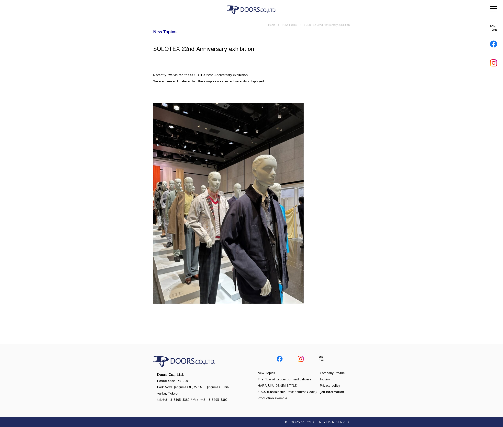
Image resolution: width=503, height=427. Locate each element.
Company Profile (332, 373)
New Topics (266, 373)
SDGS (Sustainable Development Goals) (287, 391)
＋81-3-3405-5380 (175, 399)
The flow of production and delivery (284, 379)
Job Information (332, 391)
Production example (272, 398)
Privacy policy (330, 385)
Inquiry (325, 379)
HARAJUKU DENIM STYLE (277, 385)
